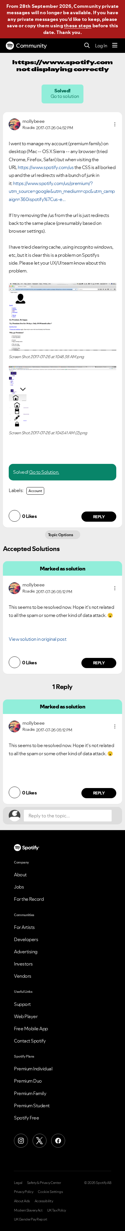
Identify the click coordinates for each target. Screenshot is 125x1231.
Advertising (26, 951)
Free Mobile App (31, 1028)
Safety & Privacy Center (44, 1182)
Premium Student (32, 1105)
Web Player (26, 1016)
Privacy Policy (23, 1191)
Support (22, 1004)
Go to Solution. (44, 472)
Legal (18, 1182)
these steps (77, 25)
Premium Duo (28, 1081)
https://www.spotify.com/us (46, 167)
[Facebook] (58, 1141)
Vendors (22, 976)
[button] (114, 124)
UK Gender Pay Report (30, 1219)
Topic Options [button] (61, 535)
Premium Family (30, 1093)
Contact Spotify (30, 1041)
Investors (23, 964)
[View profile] (14, 124)
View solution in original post (37, 639)
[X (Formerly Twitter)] (40, 1141)
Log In (101, 45)
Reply (99, 517)
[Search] (87, 45)
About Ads (22, 1201)
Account (35, 490)
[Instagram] (21, 1141)
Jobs (19, 887)
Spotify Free (26, 1118)
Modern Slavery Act (28, 1210)
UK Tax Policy (56, 1210)
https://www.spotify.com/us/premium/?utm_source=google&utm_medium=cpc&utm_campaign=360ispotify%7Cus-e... (62, 191)
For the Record (29, 899)
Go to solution (65, 96)
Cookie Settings (50, 1191)
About (20, 874)
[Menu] (114, 45)
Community (31, 46)
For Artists (24, 927)
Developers (26, 939)
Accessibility (44, 1201)
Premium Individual (33, 1068)
